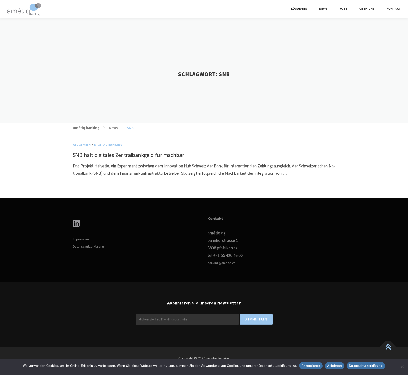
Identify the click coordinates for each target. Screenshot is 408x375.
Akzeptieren (311, 365)
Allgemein (82, 144)
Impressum (81, 239)
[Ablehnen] (402, 366)
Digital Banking (108, 144)
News (323, 9)
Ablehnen (334, 365)
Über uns (367, 9)
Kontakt (394, 9)
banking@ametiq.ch (221, 263)
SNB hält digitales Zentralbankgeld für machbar (128, 154)
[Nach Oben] (388, 347)
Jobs (344, 9)
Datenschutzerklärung (88, 246)
